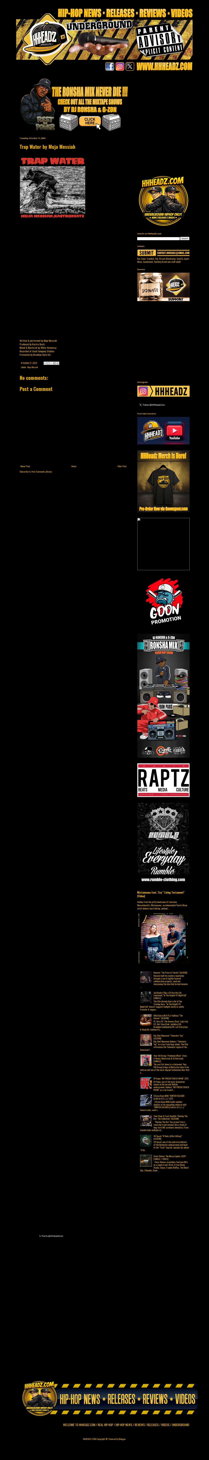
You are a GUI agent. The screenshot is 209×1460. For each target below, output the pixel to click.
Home (73, 466)
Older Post (122, 466)
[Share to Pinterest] (57, 363)
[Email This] (45, 363)
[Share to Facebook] (54, 363)
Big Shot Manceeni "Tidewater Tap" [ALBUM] (168, 1037)
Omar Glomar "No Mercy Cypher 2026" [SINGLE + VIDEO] (169, 1157)
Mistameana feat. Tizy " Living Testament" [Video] (160, 894)
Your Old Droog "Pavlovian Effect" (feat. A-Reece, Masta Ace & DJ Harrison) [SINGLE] (170, 1058)
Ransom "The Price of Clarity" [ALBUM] (170, 972)
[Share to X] (51, 363)
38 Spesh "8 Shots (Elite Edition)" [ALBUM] (167, 1137)
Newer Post (25, 466)
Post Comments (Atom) (42, 471)
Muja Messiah (32, 367)
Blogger (122, 1439)
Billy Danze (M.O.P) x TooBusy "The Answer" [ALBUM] (168, 1017)
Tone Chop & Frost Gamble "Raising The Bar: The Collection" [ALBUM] (170, 1117)
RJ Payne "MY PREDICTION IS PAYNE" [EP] (170, 1078)
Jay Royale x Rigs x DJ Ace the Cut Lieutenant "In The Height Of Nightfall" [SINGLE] (170, 995)
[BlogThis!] (48, 363)
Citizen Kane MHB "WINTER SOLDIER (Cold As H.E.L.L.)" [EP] (168, 1097)
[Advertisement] (173, 100)
